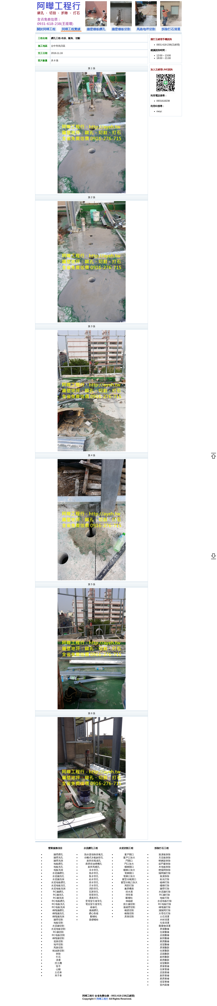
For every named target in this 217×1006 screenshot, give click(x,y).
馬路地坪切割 (146, 29)
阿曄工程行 (102, 999)
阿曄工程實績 (71, 29)
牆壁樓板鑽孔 (96, 29)
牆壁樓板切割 (121, 29)
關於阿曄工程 (46, 29)
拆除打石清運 (171, 29)
